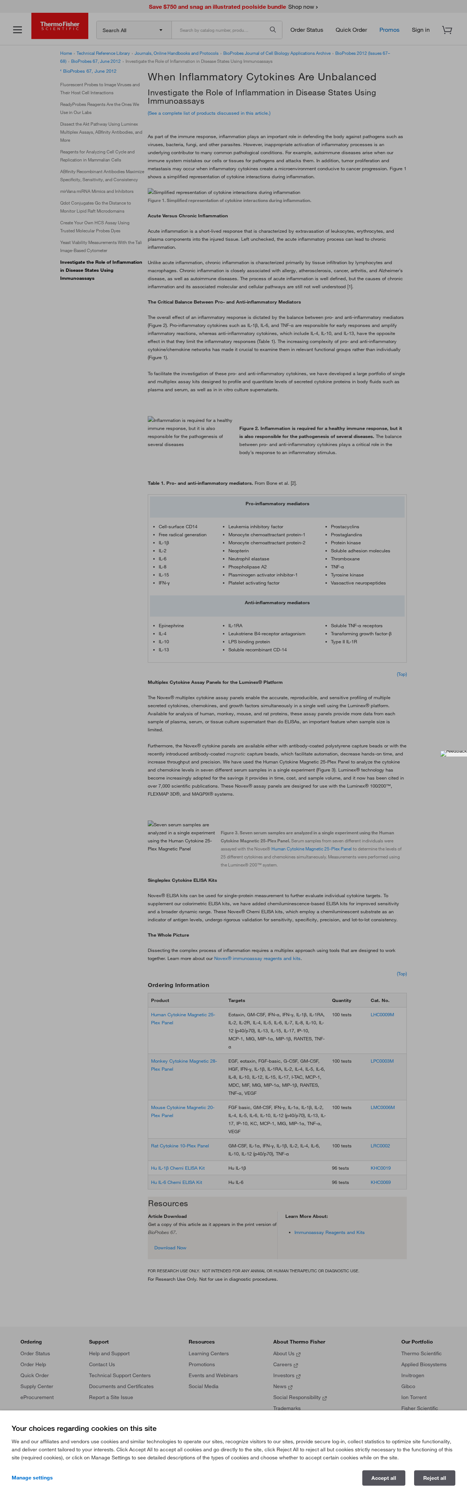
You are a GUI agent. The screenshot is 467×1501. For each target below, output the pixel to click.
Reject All (434, 1478)
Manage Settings (32, 1477)
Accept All (383, 1478)
